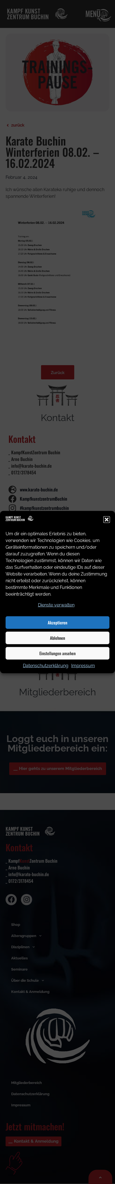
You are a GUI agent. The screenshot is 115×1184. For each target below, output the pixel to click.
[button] (106, 519)
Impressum (83, 665)
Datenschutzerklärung (45, 665)
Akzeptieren (57, 622)
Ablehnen (57, 638)
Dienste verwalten (56, 604)
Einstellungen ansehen (57, 653)
